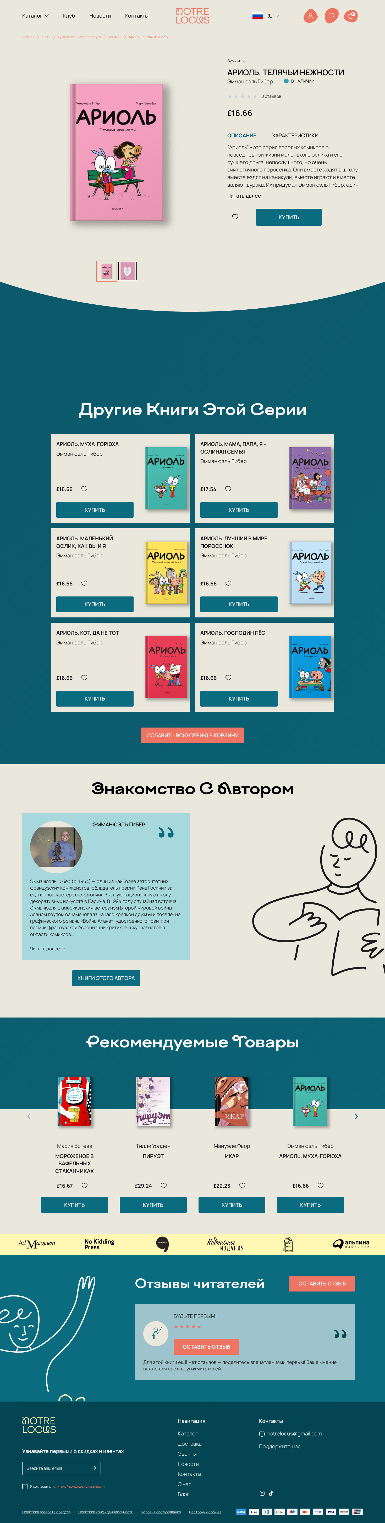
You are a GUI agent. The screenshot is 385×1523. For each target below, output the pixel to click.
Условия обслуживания (161, 1511)
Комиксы (115, 37)
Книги (46, 37)
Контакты (136, 15)
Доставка (190, 1443)
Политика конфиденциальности (105, 1511)
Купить (289, 217)
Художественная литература (79, 37)
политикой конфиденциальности (78, 1486)
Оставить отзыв (322, 1283)
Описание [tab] (241, 135)
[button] (356, 1116)
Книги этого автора (106, 978)
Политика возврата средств (46, 1511)
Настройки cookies (205, 1511)
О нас (184, 1484)
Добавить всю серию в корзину (192, 735)
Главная (28, 37)
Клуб (69, 15)
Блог (183, 1494)
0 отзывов (271, 96)
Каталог (32, 15)
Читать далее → (47, 948)
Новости (100, 15)
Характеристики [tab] (295, 135)
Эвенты (187, 1453)
